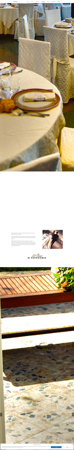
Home (28, 1)
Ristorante (37, 1)
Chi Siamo (32, 1)
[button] (72, 444)
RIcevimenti (43, 1)
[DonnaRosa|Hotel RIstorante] (15, 1)
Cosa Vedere (53, 1)
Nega (67, 447)
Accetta (56, 447)
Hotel (48, 1)
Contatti (58, 1)
